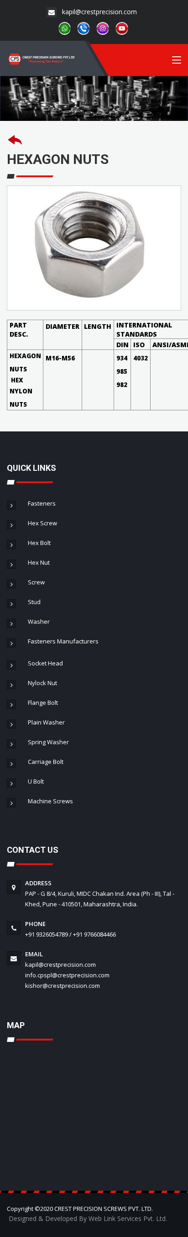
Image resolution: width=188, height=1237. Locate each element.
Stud (33, 602)
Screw (35, 582)
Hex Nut (37, 562)
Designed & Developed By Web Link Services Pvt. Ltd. (88, 1218)
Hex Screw (41, 523)
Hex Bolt (38, 543)
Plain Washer (45, 722)
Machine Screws (49, 801)
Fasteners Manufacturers (62, 641)
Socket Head (44, 663)
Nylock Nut (41, 683)
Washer (37, 621)
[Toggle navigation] (176, 61)
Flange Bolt (41, 702)
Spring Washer (47, 742)
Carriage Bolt (44, 761)
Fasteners (40, 503)
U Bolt (34, 781)
